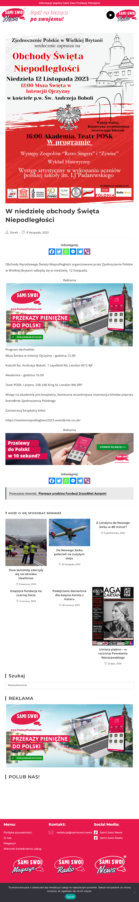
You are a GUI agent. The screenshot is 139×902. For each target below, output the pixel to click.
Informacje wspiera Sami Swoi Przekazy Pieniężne (69, 3)
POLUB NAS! (24, 776)
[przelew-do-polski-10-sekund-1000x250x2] (69, 449)
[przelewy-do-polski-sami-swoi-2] (69, 315)
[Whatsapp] (66, 251)
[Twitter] (59, 251)
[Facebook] (52, 251)
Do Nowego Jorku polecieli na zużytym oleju (69, 554)
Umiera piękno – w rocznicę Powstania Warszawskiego (113, 653)
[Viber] (87, 251)
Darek (14, 232)
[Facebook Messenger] (73, 251)
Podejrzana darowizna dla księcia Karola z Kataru (69, 595)
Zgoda (70, 896)
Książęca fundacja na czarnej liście (26, 593)
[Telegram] (80, 251)
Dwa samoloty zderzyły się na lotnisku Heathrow (26, 574)
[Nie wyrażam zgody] (134, 892)
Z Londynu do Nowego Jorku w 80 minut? (113, 524)
